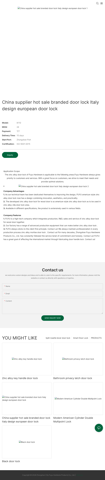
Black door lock (11, 461)
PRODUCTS (96, 338)
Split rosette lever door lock (58, 338)
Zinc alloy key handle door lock (20, 378)
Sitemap (79, 475)
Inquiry (10, 155)
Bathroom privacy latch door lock (72, 378)
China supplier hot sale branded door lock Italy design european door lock (26, 419)
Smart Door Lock (80, 338)
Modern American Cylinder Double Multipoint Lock (73, 419)
